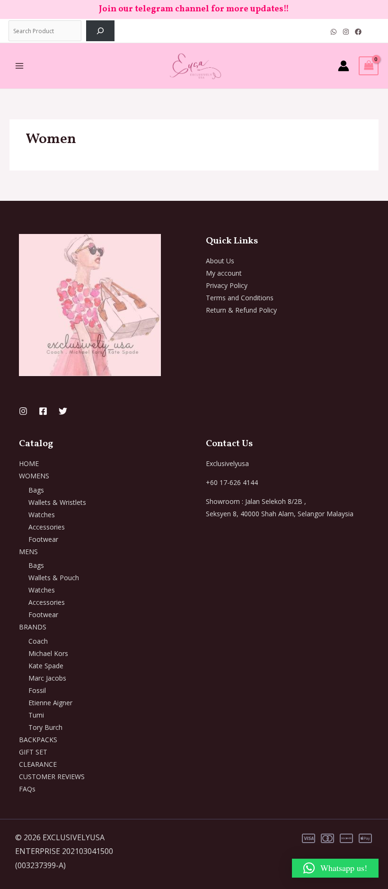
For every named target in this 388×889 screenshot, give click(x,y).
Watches (41, 514)
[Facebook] (358, 31)
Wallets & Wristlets (57, 502)
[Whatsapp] (333, 31)
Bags (36, 489)
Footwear (43, 539)
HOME (29, 463)
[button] (335, 868)
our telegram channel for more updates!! (203, 9)
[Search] (100, 30)
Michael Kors (48, 653)
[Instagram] (346, 31)
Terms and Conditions (239, 297)
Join (108, 9)
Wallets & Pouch (53, 577)
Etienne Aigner (50, 702)
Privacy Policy (226, 285)
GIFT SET (33, 751)
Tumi (36, 714)
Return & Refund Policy (241, 309)
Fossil (37, 690)
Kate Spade (45, 665)
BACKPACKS (38, 739)
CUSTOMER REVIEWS (52, 776)
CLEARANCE (38, 764)
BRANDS (32, 626)
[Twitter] (63, 411)
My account (224, 273)
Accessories (46, 526)
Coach (38, 641)
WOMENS (34, 475)
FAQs (27, 788)
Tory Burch (45, 727)
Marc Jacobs (47, 677)
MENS (28, 551)
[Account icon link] (343, 66)
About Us (220, 260)
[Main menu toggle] (19, 66)
